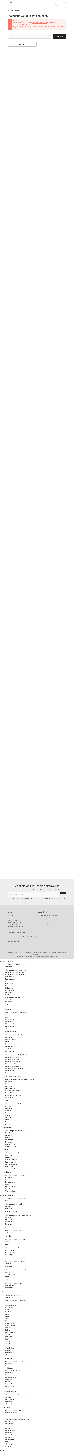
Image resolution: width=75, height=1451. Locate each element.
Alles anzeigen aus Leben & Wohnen (15, 1198)
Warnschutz (9, 1350)
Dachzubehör (9, 1070)
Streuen (7, 1277)
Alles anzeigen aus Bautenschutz (15, 1012)
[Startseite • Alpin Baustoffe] (11, 2)
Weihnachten (8, 1258)
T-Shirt (7, 1346)
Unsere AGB (44, 918)
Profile (7, 1184)
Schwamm (8, 1337)
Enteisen (8, 1272)
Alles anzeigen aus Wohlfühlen (15, 1283)
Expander (8, 1428)
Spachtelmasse (10, 1189)
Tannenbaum (9, 1263)
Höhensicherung (10, 1377)
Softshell (8, 1343)
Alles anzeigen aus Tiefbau (13, 1153)
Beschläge (8, 1037)
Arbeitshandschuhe (11, 1305)
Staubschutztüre (10, 1024)
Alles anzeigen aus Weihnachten (15, 1261)
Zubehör (8, 1124)
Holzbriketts (9, 1219)
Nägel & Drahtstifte (11, 1046)
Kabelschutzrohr (10, 1162)
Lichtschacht (9, 992)
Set (6, 1388)
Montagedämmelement (12, 997)
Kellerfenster (9, 988)
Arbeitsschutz (8, 1358)
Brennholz (8, 1217)
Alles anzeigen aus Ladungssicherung (17, 1419)
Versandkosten (29, 952)
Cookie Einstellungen (46, 925)
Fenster (7, 981)
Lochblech (8, 995)
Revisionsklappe (10, 1186)
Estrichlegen (9, 1140)
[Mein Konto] (64, 4)
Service (42, 922)
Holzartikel (8, 1073)
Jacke (7, 1319)
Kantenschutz (9, 1435)
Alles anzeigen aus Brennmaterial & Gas (18, 1215)
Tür (6, 1006)
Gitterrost (8, 986)
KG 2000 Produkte (11, 1164)
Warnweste (8, 1352)
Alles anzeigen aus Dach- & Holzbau (17, 1055)
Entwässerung (9, 977)
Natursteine (9, 1097)
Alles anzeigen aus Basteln (13, 1204)
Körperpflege (9, 1288)
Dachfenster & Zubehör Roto (14, 972)
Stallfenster (8, 1001)
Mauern (7, 1115)
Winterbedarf (8, 1267)
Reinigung (8, 1255)
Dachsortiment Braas (12, 1059)
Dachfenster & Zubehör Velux (14, 974)
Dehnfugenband (10, 1182)
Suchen (59, 36)
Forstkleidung (9, 1307)
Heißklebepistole (10, 1206)
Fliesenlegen (9, 1142)
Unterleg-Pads (9, 1026)
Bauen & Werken (7, 961)
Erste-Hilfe (8, 1366)
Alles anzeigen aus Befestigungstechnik (18, 1035)
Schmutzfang (9, 999)
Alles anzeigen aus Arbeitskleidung (16, 1300)
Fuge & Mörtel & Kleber (12, 1090)
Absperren (8, 1397)
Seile (6, 1441)
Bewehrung (8, 1180)
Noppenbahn (9, 1021)
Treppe (7, 1004)
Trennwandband (10, 1191)
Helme (7, 1314)
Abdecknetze (9, 1421)
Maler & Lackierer (11, 1146)
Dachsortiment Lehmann (13, 1066)
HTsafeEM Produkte (11, 1160)
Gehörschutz (9, 1368)
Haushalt (6, 1245)
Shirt (6, 1339)
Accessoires (9, 1303)
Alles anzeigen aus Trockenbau (15, 1175)
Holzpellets (8, 1222)
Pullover (7, 1330)
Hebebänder (9, 1432)
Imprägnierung (9, 1019)
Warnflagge (8, 1444)
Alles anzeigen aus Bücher (13, 1230)
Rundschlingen (10, 1439)
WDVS (7, 1120)
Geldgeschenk (10, 1241)
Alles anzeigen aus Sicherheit (13, 1295)
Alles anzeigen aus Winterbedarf (15, 1270)
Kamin (7, 1113)
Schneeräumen (10, 1274)
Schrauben (8, 1048)
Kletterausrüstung (11, 1412)
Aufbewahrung (9, 1250)
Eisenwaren (9, 1044)
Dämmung (8, 1135)
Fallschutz (7, 1407)
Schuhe (7, 1334)
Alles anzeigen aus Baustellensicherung (18, 1395)
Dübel (7, 1041)
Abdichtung (8, 1015)
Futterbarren (9, 983)
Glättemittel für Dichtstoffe (13, 1095)
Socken (7, 1341)
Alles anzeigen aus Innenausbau (15, 1131)
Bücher (6, 1227)
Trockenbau (7, 1172)
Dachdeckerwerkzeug (12, 1057)
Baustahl (8, 1106)
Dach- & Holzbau (9, 1051)
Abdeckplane (9, 1423)
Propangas (8, 1224)
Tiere (6, 1233)
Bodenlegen (9, 1133)
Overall (7, 1328)
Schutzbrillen (9, 1384)
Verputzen (8, 1117)
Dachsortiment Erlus (11, 1064)
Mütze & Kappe (10, 1325)
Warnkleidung (9, 1348)
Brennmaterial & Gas (10, 1212)
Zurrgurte (8, 1446)
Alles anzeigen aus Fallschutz (14, 1410)
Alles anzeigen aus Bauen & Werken (15, 964)
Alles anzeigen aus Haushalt (14, 1248)
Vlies (6, 1028)
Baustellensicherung (10, 1391)
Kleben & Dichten (10, 1144)
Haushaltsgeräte (10, 1252)
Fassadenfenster (10, 979)
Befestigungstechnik (10, 1031)
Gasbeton (8, 1111)
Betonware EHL (10, 1086)
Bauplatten (8, 1177)
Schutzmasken (10, 1386)
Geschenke (7, 1236)
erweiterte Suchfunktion (39, 22)
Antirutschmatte (10, 1426)
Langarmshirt (9, 1323)
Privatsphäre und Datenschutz (49, 915)
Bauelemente (8, 967)
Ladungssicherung (9, 1416)
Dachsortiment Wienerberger (14, 1068)
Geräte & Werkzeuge (12, 1093)
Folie (6, 1017)
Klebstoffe (8, 1208)
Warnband (8, 1401)
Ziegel (7, 1122)
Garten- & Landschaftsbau (12, 1076)
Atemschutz (9, 1363)
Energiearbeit (9, 1285)
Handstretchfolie (10, 1430)
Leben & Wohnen (7, 1195)
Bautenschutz (8, 1009)
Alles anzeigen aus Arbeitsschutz (15, 1361)
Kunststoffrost (9, 990)
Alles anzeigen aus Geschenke (15, 1239)
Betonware (8, 1081)
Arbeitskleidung (8, 1297)
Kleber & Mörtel (10, 1166)
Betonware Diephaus (12, 1084)
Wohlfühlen (7, 1280)
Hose (7, 1316)
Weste (7, 1355)
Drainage (8, 1157)
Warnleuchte (9, 1404)
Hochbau (6, 1100)
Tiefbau (6, 1150)
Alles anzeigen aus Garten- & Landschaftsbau (19, 1079)
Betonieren (8, 1108)
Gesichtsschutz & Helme (13, 1370)
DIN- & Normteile (10, 1039)
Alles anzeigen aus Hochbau (14, 1104)
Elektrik (7, 1137)
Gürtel (7, 1309)
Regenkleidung (10, 1332)
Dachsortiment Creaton (12, 1061)
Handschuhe (9, 1312)
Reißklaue (8, 1437)
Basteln (6, 1201)
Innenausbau (8, 1127)
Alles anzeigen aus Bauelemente (15, 970)
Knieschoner (9, 1321)
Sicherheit (5, 1292)
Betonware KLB (10, 1088)
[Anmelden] (63, 893)
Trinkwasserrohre (10, 1169)
